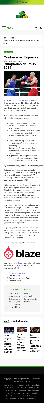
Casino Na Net (21, 388)
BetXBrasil (9, 388)
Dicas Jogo (22, 390)
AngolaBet (36, 385)
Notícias (8, 52)
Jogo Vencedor (33, 390)
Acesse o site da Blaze (17, 273)
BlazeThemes (26, 381)
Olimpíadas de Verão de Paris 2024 (19, 100)
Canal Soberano (12, 396)
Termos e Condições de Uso (14, 398)
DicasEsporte (34, 388)
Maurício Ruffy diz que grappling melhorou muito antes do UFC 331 (8, 343)
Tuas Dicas (21, 393)
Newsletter (31, 398)
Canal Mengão (32, 393)
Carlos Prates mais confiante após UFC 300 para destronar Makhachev (21, 342)
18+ (39, 398)
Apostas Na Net (24, 385)
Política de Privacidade (29, 396)
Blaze (20, 263)
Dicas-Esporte (10, 390)
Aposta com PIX (10, 385)
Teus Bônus (10, 393)
